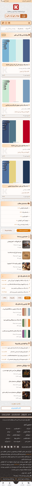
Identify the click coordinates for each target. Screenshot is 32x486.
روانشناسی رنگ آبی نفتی (23, 152)
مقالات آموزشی (26, 432)
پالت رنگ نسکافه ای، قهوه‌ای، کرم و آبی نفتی (18, 281)
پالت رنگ (8, 429)
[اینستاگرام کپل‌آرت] (2, 446)
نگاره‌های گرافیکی (23, 208)
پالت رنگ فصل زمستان (23, 68)
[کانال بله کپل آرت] (11, 446)
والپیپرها (12, 298)
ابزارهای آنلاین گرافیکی (22, 221)
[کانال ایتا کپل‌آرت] (8, 446)
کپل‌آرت (27, 29)
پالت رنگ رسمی (25, 193)
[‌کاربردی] (6, 23)
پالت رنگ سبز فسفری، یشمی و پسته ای (19, 292)
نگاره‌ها (18, 432)
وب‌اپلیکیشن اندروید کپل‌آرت (23, 479)
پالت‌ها (27, 298)
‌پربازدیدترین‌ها (8, 230)
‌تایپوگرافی (28, 435)
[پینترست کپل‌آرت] (14, 446)
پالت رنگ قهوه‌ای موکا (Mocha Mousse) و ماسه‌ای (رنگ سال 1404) (17, 284)
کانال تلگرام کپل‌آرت (16, 408)
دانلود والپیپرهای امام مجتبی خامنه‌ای (19, 352)
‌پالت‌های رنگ (24, 212)
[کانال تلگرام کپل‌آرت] (5, 446)
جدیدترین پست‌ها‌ (23, 230)
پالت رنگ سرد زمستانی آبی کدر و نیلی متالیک (17, 65)
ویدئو (8, 432)
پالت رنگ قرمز (25, 149)
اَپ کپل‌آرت (7, 442)
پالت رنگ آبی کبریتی (24, 71)
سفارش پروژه (17, 438)
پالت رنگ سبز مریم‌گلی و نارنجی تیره (19, 288)
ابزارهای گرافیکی (16, 435)
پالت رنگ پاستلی (24, 109)
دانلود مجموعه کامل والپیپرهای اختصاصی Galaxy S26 (17, 360)
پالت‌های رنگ (20, 29)
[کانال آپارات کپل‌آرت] (18, 446)
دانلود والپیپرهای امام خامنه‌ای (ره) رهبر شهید (17, 348)
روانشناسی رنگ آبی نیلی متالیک (21, 112)
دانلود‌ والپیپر (17, 429)
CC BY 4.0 (16, 465)
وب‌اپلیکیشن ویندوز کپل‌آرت (8, 479)
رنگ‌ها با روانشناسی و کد (23, 225)
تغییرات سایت (17, 442)
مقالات (4, 298)
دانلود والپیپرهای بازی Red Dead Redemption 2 (17, 356)
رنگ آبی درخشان (5, 415)
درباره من (8, 438)
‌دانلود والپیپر (24, 217)
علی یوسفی (28, 454)
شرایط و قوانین (26, 438)
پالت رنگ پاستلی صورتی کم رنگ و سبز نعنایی (17, 105)
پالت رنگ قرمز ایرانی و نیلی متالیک (19, 146)
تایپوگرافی (23, 415)
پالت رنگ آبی (25, 190)
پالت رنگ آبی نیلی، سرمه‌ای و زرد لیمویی (18, 186)
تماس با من (27, 442)
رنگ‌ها (19, 298)
